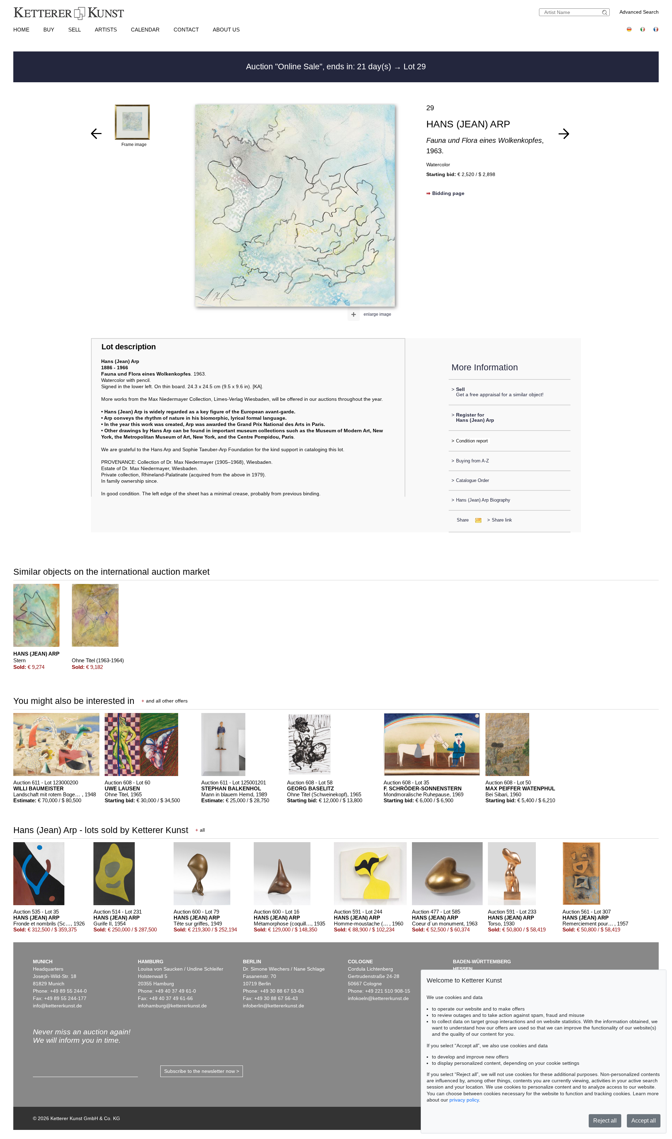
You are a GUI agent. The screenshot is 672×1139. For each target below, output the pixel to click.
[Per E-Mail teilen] (476, 520)
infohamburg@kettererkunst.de (172, 1005)
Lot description (129, 346)
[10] (564, 133)
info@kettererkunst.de (57, 1005)
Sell (74, 30)
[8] (96, 133)
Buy (48, 30)
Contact (186, 30)
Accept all (643, 1121)
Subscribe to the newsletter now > (201, 1071)
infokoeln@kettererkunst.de (378, 998)
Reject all (605, 1121)
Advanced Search (639, 12)
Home (21, 30)
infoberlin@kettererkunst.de (273, 1005)
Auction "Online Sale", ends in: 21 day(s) (319, 66)
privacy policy (464, 1100)
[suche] (605, 12)
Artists (106, 30)
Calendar (145, 30)
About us (226, 30)
